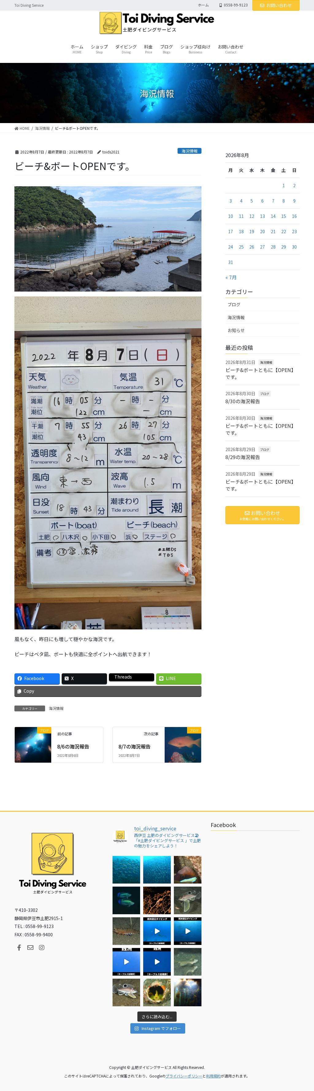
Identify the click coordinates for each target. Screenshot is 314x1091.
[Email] (30, 947)
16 (294, 216)
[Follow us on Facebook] (19, 947)
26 (251, 247)
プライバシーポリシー (184, 1075)
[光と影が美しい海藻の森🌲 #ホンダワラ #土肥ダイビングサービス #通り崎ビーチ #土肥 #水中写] (187, 992)
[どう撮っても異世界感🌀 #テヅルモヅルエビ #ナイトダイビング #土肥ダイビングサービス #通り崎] (157, 900)
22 (283, 231)
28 (273, 247)
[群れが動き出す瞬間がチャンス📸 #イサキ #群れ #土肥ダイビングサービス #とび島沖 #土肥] (157, 870)
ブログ (234, 304)
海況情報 (189, 151)
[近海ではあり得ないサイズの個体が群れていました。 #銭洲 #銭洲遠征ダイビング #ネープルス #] (187, 931)
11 (241, 216)
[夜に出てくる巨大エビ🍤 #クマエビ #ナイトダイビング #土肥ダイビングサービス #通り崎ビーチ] (126, 931)
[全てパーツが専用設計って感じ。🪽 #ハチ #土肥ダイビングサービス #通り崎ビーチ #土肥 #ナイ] (126, 992)
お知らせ (236, 330)
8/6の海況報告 (73, 746)
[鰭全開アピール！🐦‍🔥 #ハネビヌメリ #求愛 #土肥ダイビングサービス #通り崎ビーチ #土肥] (187, 962)
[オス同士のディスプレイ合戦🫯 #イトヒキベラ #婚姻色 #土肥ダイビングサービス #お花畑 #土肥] (126, 900)
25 (241, 247)
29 (283, 247)
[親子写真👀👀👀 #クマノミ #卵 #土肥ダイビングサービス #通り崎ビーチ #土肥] (187, 870)
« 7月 (231, 277)
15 (283, 216)
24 (230, 247)
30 (294, 247)
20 (262, 231)
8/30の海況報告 (242, 401)
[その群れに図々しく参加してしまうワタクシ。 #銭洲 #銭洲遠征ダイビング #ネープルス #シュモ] (157, 931)
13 (262, 216)
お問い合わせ (279, 5)
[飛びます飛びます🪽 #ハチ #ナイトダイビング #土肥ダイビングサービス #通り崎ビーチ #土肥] (187, 900)
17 (230, 231)
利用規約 (213, 1075)
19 (251, 231)
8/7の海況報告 (135, 746)
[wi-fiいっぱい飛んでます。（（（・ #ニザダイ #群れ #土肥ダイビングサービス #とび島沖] (126, 870)
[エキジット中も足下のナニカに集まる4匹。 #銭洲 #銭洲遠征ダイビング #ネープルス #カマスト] (126, 962)
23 (294, 231)
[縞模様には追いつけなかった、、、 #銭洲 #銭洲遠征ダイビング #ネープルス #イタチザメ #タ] (157, 962)
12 (251, 216)
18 (241, 231)
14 (273, 216)
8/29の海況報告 (242, 457)
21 (273, 231)
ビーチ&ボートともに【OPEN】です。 (260, 373)
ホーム (203, 4)
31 (230, 262)
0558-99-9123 (236, 4)
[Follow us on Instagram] (41, 947)
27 (262, 247)
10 (230, 216)
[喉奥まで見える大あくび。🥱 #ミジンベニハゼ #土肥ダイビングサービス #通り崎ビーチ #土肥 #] (157, 992)
